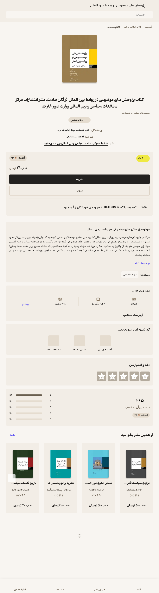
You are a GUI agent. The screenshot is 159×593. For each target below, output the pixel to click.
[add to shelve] (105, 340)
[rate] (145, 376)
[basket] (18, 5)
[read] (53, 340)
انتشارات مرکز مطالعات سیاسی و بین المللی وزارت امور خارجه (76, 143)
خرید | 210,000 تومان (79, 587)
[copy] (13, 207)
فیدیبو (148, 27)
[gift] (79, 89)
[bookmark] (89, 89)
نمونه (79, 191)
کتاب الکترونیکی (132, 27)
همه (12, 435)
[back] (150, 5)
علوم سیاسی (113, 27)
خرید (79, 179)
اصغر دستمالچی (75, 137)
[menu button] (8, 5)
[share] (70, 89)
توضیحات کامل (141, 263)
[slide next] (12, 478)
